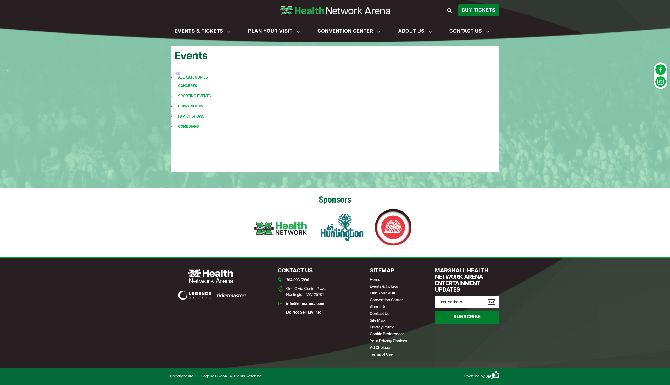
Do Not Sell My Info (303, 312)
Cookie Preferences (387, 334)
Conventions (190, 106)
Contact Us (465, 31)
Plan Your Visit (270, 31)
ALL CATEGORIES (193, 77)
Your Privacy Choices (388, 341)
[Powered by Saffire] (492, 375)
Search (450, 10)
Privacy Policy (382, 328)
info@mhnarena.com (305, 303)
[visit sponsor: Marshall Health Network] (280, 228)
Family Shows (191, 116)
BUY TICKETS (478, 10)
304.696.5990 (297, 280)
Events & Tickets (199, 31)
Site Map (377, 321)
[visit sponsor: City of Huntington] (342, 228)
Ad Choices (380, 348)
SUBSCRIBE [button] (467, 317)
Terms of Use (381, 355)
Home (375, 280)
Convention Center (345, 31)
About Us (411, 31)
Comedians (188, 127)
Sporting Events (194, 96)
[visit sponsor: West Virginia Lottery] (393, 228)
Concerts (187, 86)
